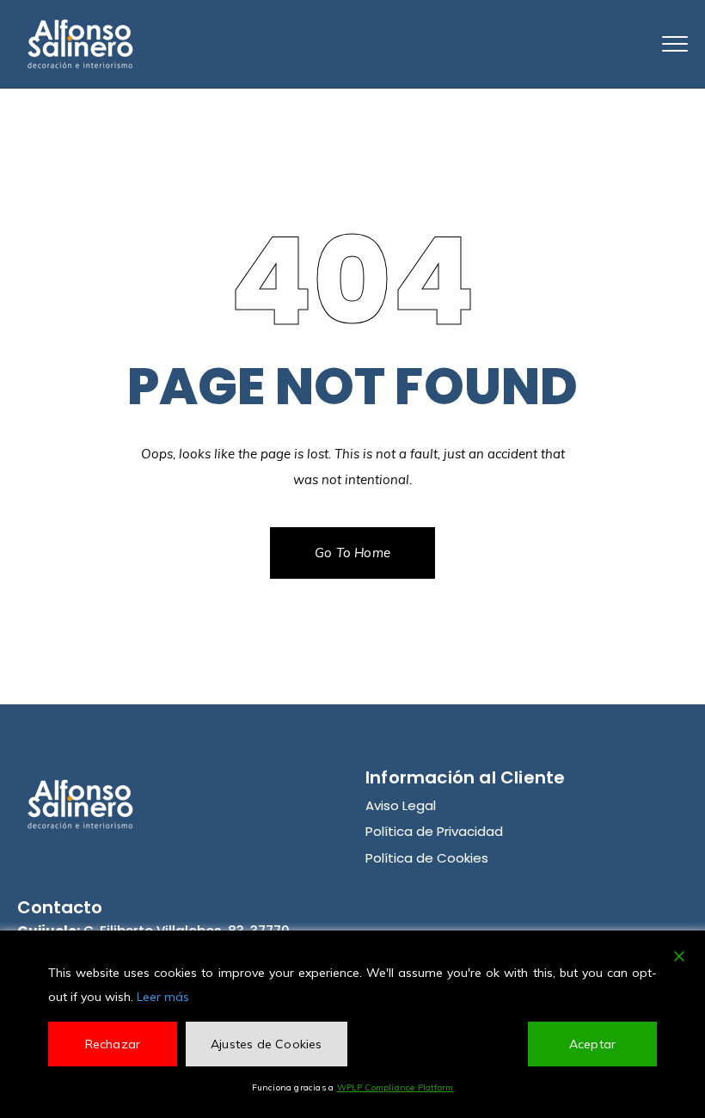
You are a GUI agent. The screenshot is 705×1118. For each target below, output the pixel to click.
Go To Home (352, 552)
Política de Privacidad (434, 831)
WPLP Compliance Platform (395, 1087)
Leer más (163, 996)
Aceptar (592, 1044)
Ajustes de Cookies (266, 1044)
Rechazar (113, 1044)
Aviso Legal (400, 805)
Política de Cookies (426, 858)
